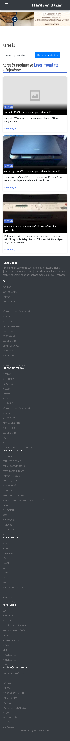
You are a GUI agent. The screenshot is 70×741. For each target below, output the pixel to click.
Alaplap (7, 287)
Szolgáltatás (10, 717)
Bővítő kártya (10, 292)
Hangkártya (9, 301)
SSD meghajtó (10, 341)
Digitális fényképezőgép (15, 625)
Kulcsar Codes (41, 730)
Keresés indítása (47, 55)
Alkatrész (8, 597)
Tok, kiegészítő (10, 602)
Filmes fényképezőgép (14, 630)
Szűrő (6, 645)
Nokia (5, 577)
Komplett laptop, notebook (17, 447)
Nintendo (7, 525)
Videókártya (9, 355)
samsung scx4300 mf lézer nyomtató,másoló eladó (32, 171)
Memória (7, 316)
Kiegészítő (8, 403)
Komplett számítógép (14, 365)
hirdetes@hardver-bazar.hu (18, 271)
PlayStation (9, 520)
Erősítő (7, 683)
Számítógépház (11, 345)
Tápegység (8, 350)
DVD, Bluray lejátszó (13, 673)
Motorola (8, 572)
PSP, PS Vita (8, 529)
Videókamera (9, 655)
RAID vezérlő (9, 336)
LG (4, 567)
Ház (4, 438)
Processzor (9, 331)
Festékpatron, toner (13, 471)
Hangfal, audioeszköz (14, 480)
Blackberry (8, 553)
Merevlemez (9, 321)
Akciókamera (9, 659)
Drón (5, 664)
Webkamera (8, 510)
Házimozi (7, 703)
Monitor (7, 490)
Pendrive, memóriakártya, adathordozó (23, 500)
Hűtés (6, 306)
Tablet (6, 505)
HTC (4, 558)
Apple (5, 548)
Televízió (7, 722)
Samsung (7, 582)
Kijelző (6, 389)
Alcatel (7, 543)
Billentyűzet (9, 379)
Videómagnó (9, 727)
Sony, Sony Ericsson (13, 587)
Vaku (5, 650)
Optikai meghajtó (12, 326)
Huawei (6, 563)
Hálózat (7, 296)
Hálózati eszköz (11, 476)
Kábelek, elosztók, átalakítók (18, 311)
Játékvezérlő (9, 485)
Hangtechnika (10, 698)
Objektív (7, 635)
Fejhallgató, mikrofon (14, 466)
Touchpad (8, 384)
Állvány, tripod (11, 640)
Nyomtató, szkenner (13, 495)
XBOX (5, 515)
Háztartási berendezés (14, 707)
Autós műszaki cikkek (13, 693)
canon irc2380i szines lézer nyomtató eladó (27, 112)
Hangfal (7, 688)
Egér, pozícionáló (12, 461)
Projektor (8, 712)
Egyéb (6, 360)
